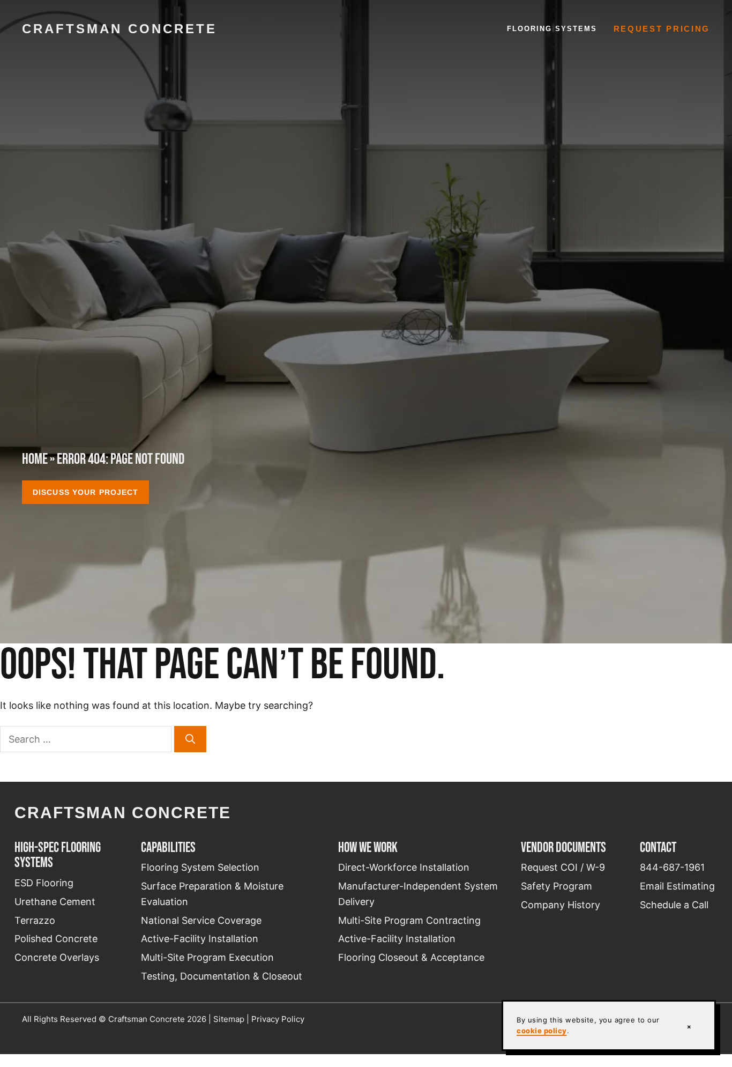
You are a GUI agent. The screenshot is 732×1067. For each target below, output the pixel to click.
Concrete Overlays (56, 957)
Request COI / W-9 (563, 867)
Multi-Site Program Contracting (409, 920)
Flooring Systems (552, 29)
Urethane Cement (54, 901)
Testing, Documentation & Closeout (221, 976)
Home (35, 458)
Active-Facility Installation (199, 938)
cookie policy (542, 1030)
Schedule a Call (674, 904)
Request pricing (662, 29)
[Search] (190, 739)
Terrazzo (34, 920)
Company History (560, 904)
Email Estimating (677, 886)
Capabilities (168, 847)
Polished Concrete (56, 938)
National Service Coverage (201, 920)
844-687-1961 (672, 867)
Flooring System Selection (200, 867)
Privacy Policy (277, 1019)
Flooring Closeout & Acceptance (411, 957)
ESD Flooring (43, 882)
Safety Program (556, 886)
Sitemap (228, 1019)
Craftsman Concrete (119, 28)
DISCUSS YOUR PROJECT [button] (85, 492)
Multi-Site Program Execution (207, 957)
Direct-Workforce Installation (403, 867)
